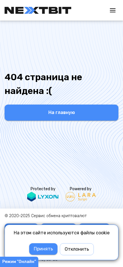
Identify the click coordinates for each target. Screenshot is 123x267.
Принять (43, 249)
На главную (61, 112)
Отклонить (77, 249)
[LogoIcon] (38, 10)
